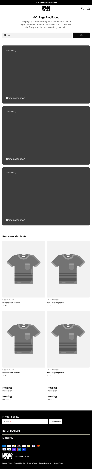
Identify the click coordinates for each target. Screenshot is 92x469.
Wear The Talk (24, 456)
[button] (3, 8)
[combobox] (37, 35)
